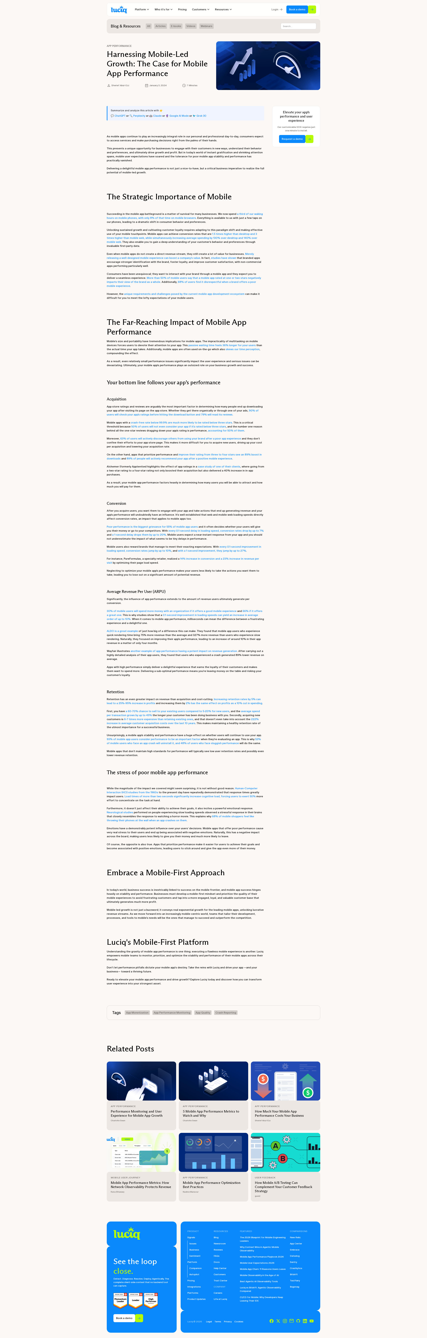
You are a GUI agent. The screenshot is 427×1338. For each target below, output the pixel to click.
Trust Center (220, 1280)
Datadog (295, 1256)
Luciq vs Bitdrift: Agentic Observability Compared (260, 1289)
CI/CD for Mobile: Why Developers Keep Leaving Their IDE (261, 1299)
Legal (209, 1321)
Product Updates (196, 1299)
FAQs (217, 1256)
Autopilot (194, 1274)
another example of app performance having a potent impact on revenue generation (184, 651)
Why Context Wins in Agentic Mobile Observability (259, 1249)
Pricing (182, 9)
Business (194, 1249)
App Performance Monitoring (172, 1012)
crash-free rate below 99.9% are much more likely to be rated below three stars (181, 422)
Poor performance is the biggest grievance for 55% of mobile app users (152, 526)
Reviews (218, 1249)
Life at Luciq (220, 1299)
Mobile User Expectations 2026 (257, 1263)
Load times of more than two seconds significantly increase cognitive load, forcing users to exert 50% (190, 796)
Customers (220, 1274)
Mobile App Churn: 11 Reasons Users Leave (263, 1269)
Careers (218, 1293)
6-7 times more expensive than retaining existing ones (158, 719)
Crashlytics (296, 1268)
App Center (296, 1243)
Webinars (206, 26)
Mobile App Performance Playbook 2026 (262, 1256)
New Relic (295, 1237)
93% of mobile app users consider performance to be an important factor (154, 739)
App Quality (203, 1012)
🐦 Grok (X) (199, 115)
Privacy (228, 1321)
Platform (192, 1262)
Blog (216, 1237)
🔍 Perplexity (137, 115)
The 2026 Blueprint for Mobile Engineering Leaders (263, 1239)
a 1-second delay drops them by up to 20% (139, 534)
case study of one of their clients (219, 466)
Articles (161, 26)
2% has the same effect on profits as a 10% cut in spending (224, 703)
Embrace (294, 1249)
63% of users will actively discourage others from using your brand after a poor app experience (180, 438)
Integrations (194, 1286)
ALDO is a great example (122, 631)
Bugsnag (294, 1286)
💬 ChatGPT (118, 115)
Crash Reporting (226, 1012)
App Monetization (137, 1012)
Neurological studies (120, 812)
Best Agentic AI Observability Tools (259, 1281)
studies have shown (223, 257)
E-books (176, 26)
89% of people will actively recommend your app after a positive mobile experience (179, 458)
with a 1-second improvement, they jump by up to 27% (212, 550)
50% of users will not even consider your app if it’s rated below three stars (178, 426)
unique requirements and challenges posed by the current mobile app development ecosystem (184, 293)
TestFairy (295, 1280)
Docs (217, 1262)
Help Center (220, 1268)
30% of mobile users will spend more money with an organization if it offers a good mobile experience (172, 611)
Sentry (293, 1262)
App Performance (119, 45)
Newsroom (220, 1243)
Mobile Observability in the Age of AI (259, 1275)
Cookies (238, 1321)
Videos (190, 26)
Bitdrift (294, 1274)
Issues (192, 1243)
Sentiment (194, 1256)
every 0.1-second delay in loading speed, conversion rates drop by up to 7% (216, 530)
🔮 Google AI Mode (177, 115)
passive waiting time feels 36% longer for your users (222, 345)
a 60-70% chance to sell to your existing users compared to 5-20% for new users (177, 711)
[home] (119, 9)
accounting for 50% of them (226, 430)
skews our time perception (242, 349)
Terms (218, 1321)
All (148, 26)
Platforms (192, 1293)
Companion (195, 1268)
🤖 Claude (155, 115)
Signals (191, 1237)
